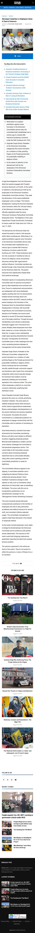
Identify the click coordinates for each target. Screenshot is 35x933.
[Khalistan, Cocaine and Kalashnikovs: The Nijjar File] (17, 706)
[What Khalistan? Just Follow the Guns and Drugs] (7, 848)
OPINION (12, 8)
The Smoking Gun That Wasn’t (18, 598)
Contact (27, 921)
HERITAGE (28, 8)
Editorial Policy (17, 921)
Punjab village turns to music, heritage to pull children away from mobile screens (23, 824)
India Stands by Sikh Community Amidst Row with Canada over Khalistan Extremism (17, 101)
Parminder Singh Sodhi (15, 24)
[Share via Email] (21, 563)
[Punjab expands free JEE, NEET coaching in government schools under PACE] (17, 802)
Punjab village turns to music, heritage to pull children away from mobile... (21, 891)
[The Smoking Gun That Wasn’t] (17, 584)
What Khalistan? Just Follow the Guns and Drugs (22, 846)
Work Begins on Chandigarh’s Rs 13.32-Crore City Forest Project (22, 840)
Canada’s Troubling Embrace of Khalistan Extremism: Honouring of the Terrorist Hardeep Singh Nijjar (18, 71)
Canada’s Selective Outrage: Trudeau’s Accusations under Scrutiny (15, 87)
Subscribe (17, 924)
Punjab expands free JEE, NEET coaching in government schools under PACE (17, 816)
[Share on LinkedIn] (17, 563)
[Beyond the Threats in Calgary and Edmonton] (17, 678)
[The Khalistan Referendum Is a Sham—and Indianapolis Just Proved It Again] (17, 737)
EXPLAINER (19, 8)
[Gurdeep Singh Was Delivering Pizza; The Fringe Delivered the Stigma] (17, 647)
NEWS (6, 8)
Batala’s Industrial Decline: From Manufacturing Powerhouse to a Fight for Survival (17, 629)
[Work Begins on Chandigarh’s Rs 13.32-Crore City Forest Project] (7, 840)
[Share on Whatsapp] (18, 563)
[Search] (33, 3)
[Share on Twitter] (15, 563)
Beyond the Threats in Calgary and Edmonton (17, 691)
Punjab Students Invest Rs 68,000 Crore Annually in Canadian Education (17, 79)
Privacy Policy (5, 921)
